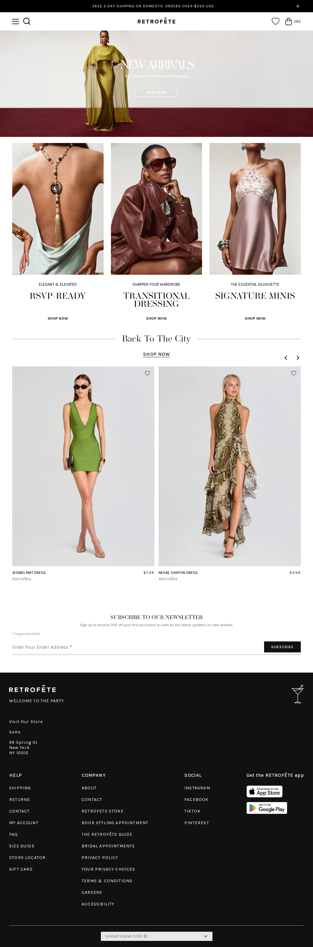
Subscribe (282, 647)
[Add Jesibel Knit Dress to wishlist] (147, 373)
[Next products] (297, 358)
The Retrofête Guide (107, 834)
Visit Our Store (26, 721)
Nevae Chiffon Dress (178, 573)
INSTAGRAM (197, 788)
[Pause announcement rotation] (298, 6)
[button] (15, 21)
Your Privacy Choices (108, 869)
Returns (19, 799)
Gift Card (21, 869)
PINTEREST (196, 822)
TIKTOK (192, 811)
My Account (24, 822)
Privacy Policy (100, 857)
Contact (19, 811)
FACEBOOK (196, 799)
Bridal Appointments (108, 846)
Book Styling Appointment (115, 822)
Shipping (20, 788)
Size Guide (22, 846)
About (89, 788)
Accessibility (98, 904)
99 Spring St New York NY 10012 (23, 747)
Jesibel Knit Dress (29, 573)
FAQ (13, 834)
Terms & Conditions (107, 880)
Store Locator (27, 857)
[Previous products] (286, 358)
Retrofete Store (102, 811)
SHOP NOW (156, 92)
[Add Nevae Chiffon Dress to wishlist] (293, 373)
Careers (92, 892)
